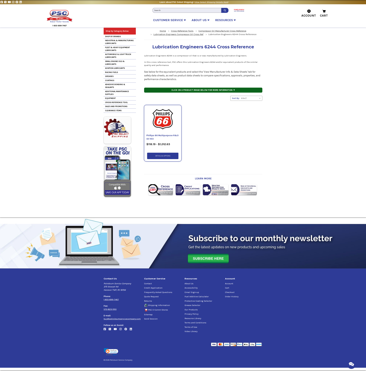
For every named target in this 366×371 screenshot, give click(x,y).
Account (229, 283)
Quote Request (151, 296)
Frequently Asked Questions (158, 292)
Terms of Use (191, 327)
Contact (148, 283)
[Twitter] (6, 2)
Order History (231, 296)
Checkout (229, 292)
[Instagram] (14, 2)
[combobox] (186, 10)
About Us (189, 283)
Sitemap (148, 314)
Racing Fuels (111, 72)
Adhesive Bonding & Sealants (115, 85)
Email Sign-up (192, 292)
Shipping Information (159, 305)
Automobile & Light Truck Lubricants (118, 55)
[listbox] (251, 98)
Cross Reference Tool (116, 102)
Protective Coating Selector (198, 301)
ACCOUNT (308, 15)
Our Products (191, 309)
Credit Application (153, 288)
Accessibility (191, 288)
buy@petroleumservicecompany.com (122, 318)
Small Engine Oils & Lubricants (115, 62)
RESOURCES (224, 20)
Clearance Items (113, 110)
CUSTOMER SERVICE (168, 20)
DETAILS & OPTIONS (162, 156)
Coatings (109, 80)
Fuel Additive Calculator (197, 296)
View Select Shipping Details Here (211, 2)
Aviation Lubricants (115, 68)
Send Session (151, 318)
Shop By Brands (113, 36)
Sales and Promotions (116, 106)
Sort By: (235, 98)
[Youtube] (10, 2)
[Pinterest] (17, 2)
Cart (227, 288)
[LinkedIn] (20, 2)
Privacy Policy (191, 314)
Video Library (191, 331)
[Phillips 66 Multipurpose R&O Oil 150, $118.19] (162, 119)
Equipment (110, 98)
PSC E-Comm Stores (158, 310)
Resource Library (193, 318)
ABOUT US (199, 20)
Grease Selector (192, 305)
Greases (109, 76)
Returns (148, 301)
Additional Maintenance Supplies (117, 92)
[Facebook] (2, 2)
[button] (111, 352)
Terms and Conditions (195, 322)
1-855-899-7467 (111, 299)
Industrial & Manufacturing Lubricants (119, 41)
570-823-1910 (110, 309)
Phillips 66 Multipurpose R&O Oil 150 (162, 137)
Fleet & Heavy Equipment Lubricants (117, 48)
